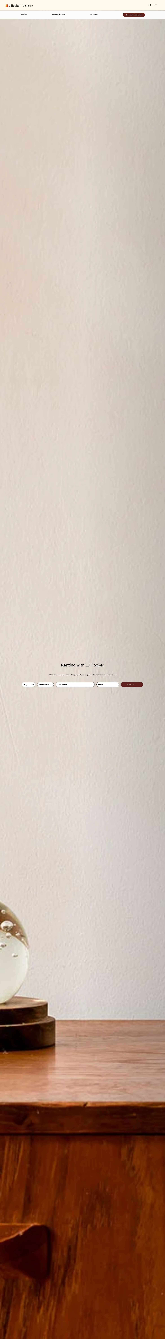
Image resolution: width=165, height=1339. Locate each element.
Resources (94, 15)
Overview (23, 15)
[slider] (63, 691)
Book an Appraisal (133, 15)
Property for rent (58, 15)
